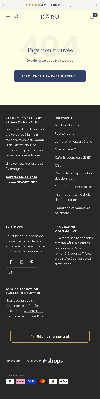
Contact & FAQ (65, 149)
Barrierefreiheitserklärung (73, 141)
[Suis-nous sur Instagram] (21, 262)
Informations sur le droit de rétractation (72, 196)
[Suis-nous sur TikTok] (11, 272)
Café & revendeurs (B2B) (73, 157)
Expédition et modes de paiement (72, 210)
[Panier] (92, 16)
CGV (58, 165)
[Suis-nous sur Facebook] (11, 262)
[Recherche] (16, 16)
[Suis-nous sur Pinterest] (32, 262)
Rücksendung (64, 133)
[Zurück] (3, 5)
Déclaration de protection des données (74, 175)
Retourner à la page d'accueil (50, 76)
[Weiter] (96, 5)
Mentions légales (67, 125)
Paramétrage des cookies (73, 186)
